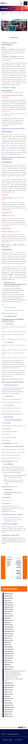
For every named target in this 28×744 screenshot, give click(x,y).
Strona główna (5, 12)
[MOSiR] (4, 3)
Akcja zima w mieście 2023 (19, 12)
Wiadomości (11, 12)
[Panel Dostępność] (25, 3)
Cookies (4, 734)
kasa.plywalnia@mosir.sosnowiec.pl (11, 150)
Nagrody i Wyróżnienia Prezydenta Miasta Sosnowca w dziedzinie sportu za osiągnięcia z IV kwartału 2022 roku (15, 673)
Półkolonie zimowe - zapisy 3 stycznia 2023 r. (14, 679)
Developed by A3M (19, 739)
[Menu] (21, 3)
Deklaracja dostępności (13, 734)
